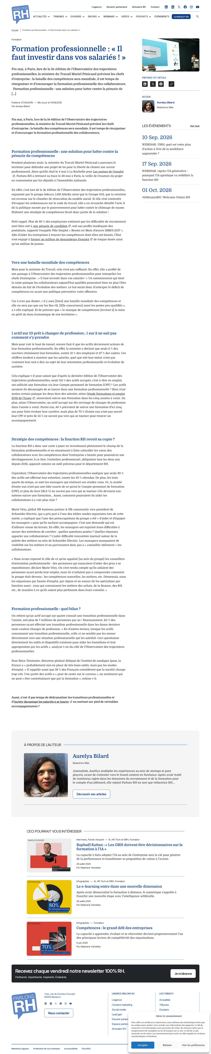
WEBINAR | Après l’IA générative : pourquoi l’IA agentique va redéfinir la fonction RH (167, 175)
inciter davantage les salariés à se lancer (41, 701)
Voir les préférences (193, 1045)
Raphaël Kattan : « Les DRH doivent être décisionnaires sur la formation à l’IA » (129, 847)
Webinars (109, 16)
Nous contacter (58, 1013)
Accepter (143, 1045)
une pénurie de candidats (50, 226)
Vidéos (125, 16)
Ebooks (92, 16)
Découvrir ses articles (91, 794)
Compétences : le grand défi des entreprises (114, 928)
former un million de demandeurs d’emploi (60, 239)
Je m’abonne (183, 974)
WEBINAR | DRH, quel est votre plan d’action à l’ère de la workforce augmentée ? (166, 149)
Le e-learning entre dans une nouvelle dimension (119, 886)
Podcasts (142, 16)
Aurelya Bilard (165, 102)
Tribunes (58, 16)
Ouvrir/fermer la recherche (197, 16)
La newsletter (181, 16)
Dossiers (76, 16)
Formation (16, 39)
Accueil (15, 30)
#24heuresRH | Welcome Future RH (166, 197)
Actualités (39, 16)
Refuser (167, 1045)
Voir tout (194, 126)
